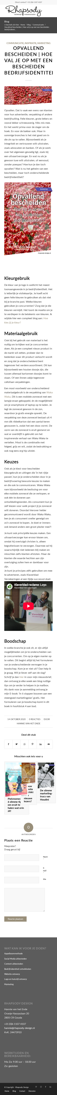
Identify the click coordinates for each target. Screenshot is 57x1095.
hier (21, 677)
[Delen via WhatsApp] (24, 744)
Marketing (44, 43)
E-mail (44, 870)
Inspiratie (30, 43)
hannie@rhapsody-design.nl (19, 1028)
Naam (45, 858)
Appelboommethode (13, 954)
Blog (6, 21)
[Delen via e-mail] (49, 744)
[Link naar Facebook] (45, 1087)
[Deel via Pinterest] (33, 744)
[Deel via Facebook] (8, 744)
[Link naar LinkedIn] (50, 1087)
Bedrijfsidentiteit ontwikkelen (17, 969)
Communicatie (15, 43)
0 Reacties (34, 719)
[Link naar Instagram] (40, 1087)
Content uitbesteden (13, 964)
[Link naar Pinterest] (36, 1087)
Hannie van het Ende (28, 724)
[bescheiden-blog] (28, 95)
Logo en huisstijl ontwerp (15, 979)
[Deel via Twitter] (17, 744)
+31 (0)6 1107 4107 (34, 2)
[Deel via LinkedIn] (41, 744)
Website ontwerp (12, 974)
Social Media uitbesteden (15, 959)
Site (44, 879)
